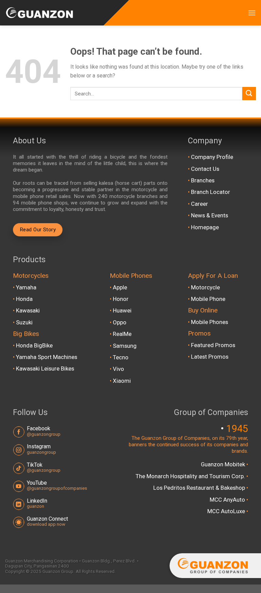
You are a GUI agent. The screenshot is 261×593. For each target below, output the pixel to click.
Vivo (118, 368)
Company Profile (212, 157)
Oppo (119, 322)
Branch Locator (210, 191)
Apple (120, 287)
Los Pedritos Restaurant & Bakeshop (199, 487)
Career (199, 203)
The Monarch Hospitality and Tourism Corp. (191, 476)
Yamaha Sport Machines (46, 357)
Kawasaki (28, 310)
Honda (24, 298)
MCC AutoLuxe (226, 511)
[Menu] (252, 12)
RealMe (122, 333)
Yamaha (26, 287)
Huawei (122, 310)
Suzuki (24, 322)
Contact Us (205, 168)
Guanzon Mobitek (223, 464)
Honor (120, 298)
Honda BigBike (34, 345)
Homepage (205, 227)
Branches (202, 180)
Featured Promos (213, 345)
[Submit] (249, 93)
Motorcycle (205, 287)
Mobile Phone (208, 298)
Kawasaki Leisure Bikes (45, 368)
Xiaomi (122, 380)
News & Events (209, 215)
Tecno (120, 357)
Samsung (125, 345)
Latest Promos (209, 356)
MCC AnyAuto (228, 499)
